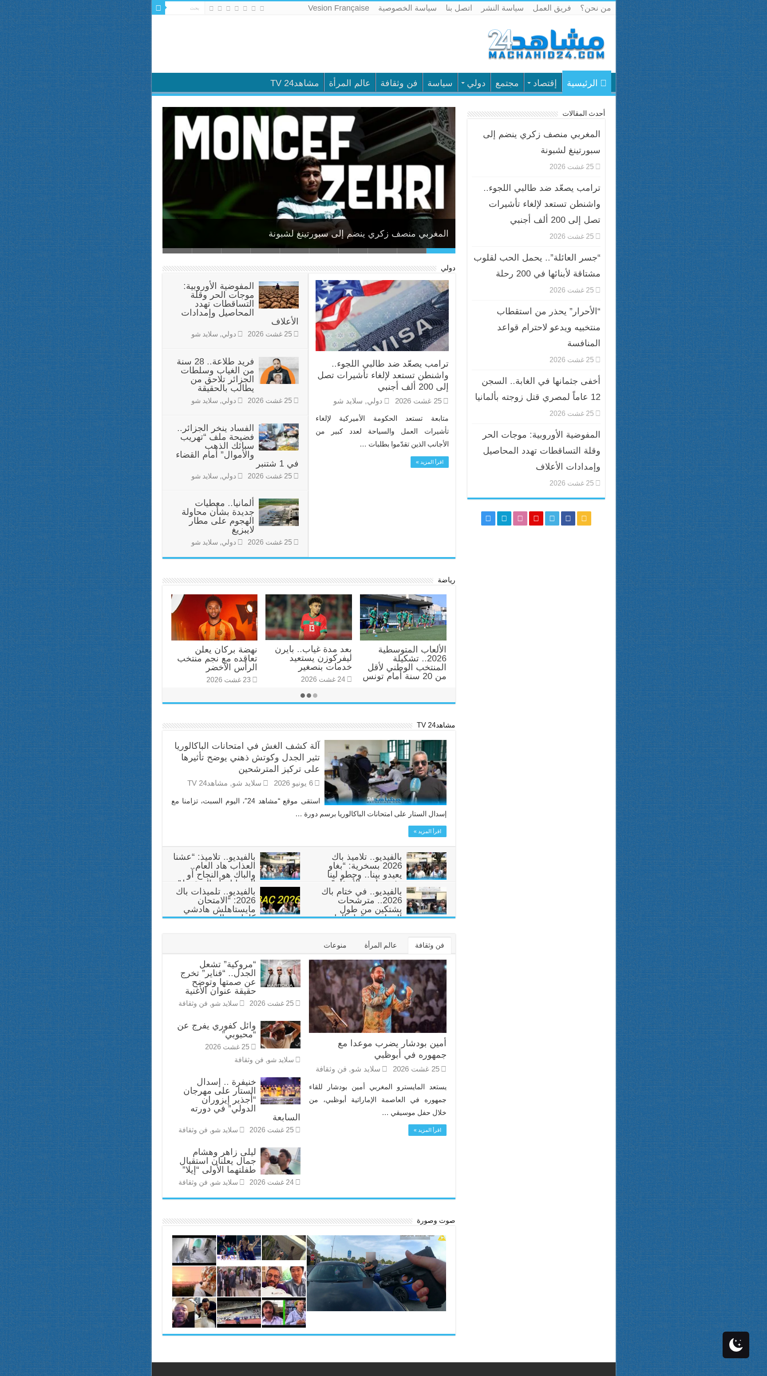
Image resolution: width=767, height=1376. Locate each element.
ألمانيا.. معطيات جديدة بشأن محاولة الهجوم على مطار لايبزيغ (218, 516)
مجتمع (507, 83)
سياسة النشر (502, 8)
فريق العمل (552, 8)
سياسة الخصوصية (407, 8)
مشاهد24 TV (294, 83)
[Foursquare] (220, 8)
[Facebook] (253, 8)
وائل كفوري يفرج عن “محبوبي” (216, 1029)
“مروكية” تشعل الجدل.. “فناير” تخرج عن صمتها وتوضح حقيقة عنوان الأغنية (218, 977)
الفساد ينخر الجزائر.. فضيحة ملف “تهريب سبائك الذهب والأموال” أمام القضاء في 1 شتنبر (237, 445)
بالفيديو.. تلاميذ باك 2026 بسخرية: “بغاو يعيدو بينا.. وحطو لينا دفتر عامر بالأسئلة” (364, 870)
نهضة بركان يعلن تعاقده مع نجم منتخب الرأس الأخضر (217, 658)
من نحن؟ (595, 8)
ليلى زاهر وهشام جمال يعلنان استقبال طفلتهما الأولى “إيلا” (217, 1160)
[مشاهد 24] (545, 43)
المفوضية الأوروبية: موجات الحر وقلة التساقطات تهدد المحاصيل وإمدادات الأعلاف (240, 303)
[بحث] (158, 8)
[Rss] (262, 8)
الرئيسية (582, 83)
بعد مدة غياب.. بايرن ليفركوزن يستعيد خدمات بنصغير (313, 658)
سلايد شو (348, 401)
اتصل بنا (459, 8)
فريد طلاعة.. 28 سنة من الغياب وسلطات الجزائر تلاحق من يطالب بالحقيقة (215, 374)
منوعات (335, 945)
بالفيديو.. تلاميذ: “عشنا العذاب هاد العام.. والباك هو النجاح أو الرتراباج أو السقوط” (214, 870)
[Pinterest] (236, 8)
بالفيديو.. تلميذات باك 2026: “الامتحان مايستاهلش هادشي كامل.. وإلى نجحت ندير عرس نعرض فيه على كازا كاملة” (238, 913)
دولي (476, 83)
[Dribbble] (228, 8)
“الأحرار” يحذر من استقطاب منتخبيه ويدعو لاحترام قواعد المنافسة (549, 327)
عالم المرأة (350, 83)
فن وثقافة (399, 83)
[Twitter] (245, 8)
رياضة (446, 580)
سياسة (440, 83)
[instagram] (211, 8)
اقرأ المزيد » (429, 462)
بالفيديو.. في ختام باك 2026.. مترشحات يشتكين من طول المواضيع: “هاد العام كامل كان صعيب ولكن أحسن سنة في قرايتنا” (384, 913)
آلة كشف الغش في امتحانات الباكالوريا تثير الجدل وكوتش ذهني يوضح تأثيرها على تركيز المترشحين (247, 757)
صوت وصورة (436, 1220)
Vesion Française (338, 8)
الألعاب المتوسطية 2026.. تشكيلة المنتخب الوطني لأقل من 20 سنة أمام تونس (405, 663)
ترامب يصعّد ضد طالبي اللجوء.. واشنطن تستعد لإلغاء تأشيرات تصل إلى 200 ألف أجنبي (383, 375)
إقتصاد (545, 83)
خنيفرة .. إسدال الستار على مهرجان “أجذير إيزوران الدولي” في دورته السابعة (241, 1099)
